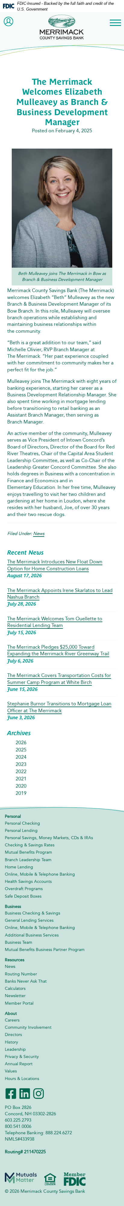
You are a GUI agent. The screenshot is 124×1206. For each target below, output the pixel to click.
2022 (21, 771)
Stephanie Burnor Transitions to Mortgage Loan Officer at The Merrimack (59, 707)
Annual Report (19, 1063)
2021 (21, 779)
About (11, 1013)
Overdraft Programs (24, 888)
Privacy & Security (22, 1056)
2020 (21, 786)
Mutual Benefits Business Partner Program (45, 949)
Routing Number (21, 974)
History (11, 1042)
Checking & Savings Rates (29, 845)
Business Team (18, 942)
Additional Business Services (32, 935)
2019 (21, 793)
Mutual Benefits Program (28, 852)
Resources (14, 959)
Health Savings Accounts (28, 881)
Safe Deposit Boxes (23, 896)
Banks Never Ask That (26, 981)
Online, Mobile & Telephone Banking (40, 874)
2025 (21, 750)
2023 (21, 764)
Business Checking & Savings (32, 913)
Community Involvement (28, 1027)
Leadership (15, 1049)
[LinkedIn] (25, 1093)
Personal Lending (21, 830)
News (38, 533)
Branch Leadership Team (28, 859)
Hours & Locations (22, 1078)
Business (13, 906)
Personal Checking (22, 823)
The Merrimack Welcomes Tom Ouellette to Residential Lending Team (54, 622)
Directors (13, 1034)
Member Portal (19, 1003)
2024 (21, 757)
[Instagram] (39, 1093)
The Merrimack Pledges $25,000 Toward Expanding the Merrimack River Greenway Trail (58, 650)
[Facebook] (11, 1093)
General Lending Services (29, 920)
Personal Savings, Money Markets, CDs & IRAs (49, 837)
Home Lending (19, 867)
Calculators (15, 988)
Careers (12, 1020)
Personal (13, 816)
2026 (21, 742)
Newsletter (15, 995)
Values (11, 1071)
